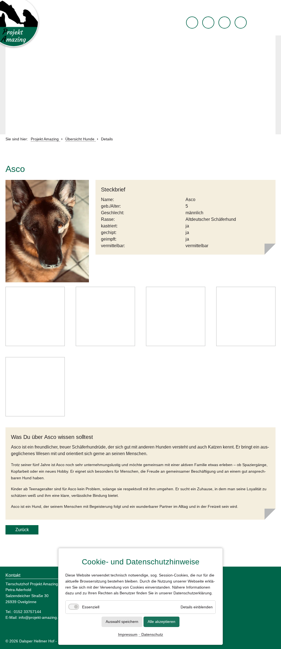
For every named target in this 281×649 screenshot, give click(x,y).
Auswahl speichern (122, 621)
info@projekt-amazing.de (40, 617)
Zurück (22, 529)
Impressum (127, 635)
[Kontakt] (241, 22)
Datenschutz (152, 635)
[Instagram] (224, 22)
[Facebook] (208, 22)
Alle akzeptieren (161, 621)
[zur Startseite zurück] (192, 22)
